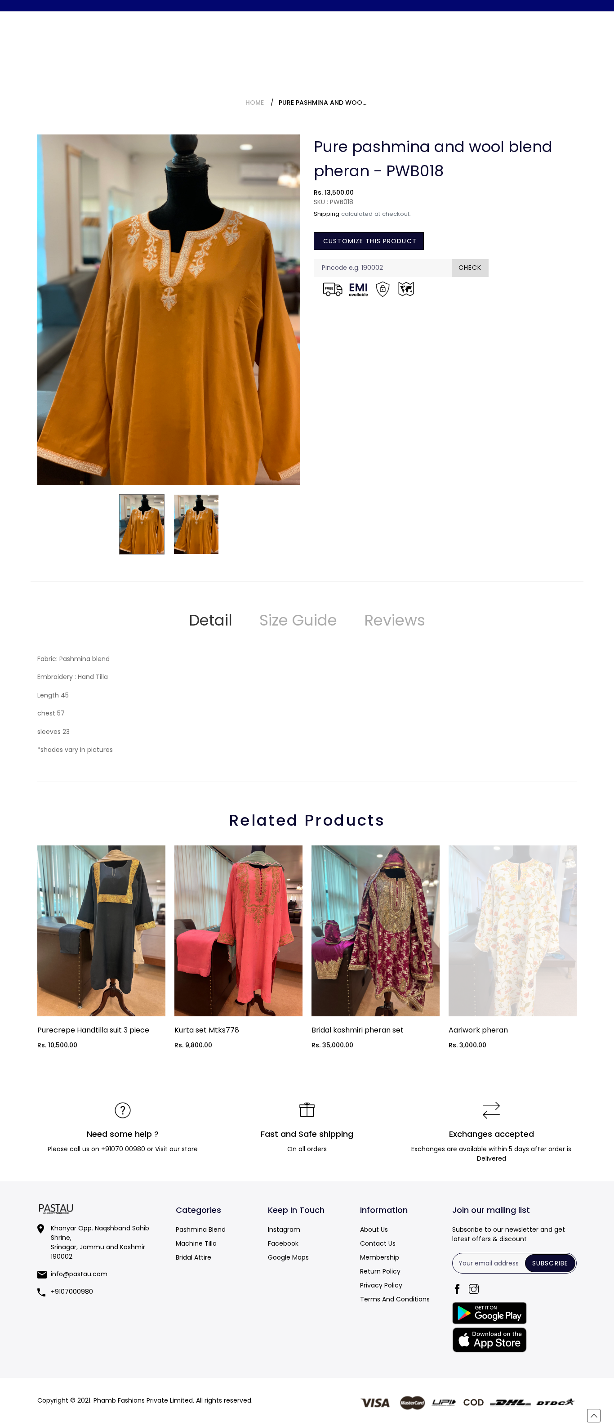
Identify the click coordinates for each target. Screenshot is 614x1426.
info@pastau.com (79, 1274)
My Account (533, 10)
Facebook (283, 1243)
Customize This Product (369, 241)
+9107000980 (72, 1291)
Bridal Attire (193, 1257)
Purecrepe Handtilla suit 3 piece (93, 1030)
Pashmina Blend (201, 1229)
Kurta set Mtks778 (206, 1030)
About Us (374, 1229)
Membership (379, 1257)
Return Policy (380, 1271)
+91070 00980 (123, 1148)
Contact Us (378, 1243)
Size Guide (298, 620)
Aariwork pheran (478, 1030)
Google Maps (288, 1257)
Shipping (326, 214)
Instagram (284, 1229)
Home (254, 102)
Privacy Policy (381, 1285)
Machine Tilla (196, 1243)
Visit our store (176, 1148)
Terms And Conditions (395, 1299)
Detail (210, 620)
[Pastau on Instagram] (602, 11)
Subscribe (550, 1263)
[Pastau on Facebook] (579, 11)
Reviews (394, 620)
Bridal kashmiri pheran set (357, 1030)
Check (470, 267)
